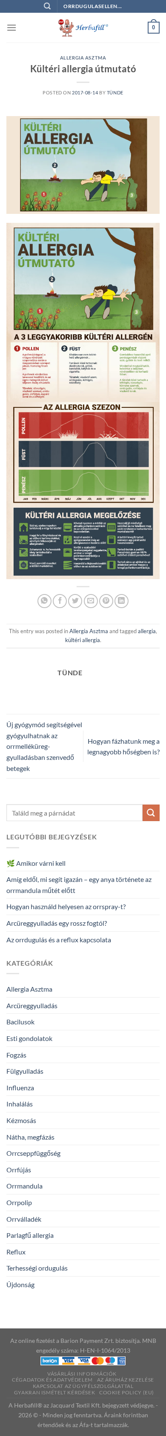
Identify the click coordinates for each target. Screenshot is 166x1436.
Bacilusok (20, 1022)
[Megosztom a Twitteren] (75, 601)
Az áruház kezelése (125, 1379)
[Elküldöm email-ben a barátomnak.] (91, 601)
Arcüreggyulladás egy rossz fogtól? (56, 923)
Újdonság (20, 1284)
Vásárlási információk (82, 1374)
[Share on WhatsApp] (44, 601)
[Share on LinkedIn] (121, 601)
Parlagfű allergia (30, 1235)
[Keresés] (47, 6)
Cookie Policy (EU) (126, 1392)
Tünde (115, 92)
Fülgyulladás (24, 1071)
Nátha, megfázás (30, 1137)
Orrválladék (23, 1219)
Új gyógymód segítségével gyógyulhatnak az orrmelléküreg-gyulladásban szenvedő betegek (44, 746)
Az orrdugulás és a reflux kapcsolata (58, 940)
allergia (147, 631)
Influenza (20, 1087)
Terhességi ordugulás (37, 1268)
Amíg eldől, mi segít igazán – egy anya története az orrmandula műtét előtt (79, 884)
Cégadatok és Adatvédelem (52, 1379)
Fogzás (16, 1055)
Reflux (16, 1252)
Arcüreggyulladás (31, 1005)
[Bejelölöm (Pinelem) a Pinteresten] (106, 601)
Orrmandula (24, 1186)
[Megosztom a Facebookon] (60, 601)
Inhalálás (19, 1104)
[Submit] (151, 813)
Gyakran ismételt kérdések (54, 1392)
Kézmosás (21, 1120)
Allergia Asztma (83, 57)
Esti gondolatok (29, 1038)
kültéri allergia (82, 640)
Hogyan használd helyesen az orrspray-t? (66, 906)
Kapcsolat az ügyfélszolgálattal (83, 1386)
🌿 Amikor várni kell (36, 863)
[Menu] (11, 27)
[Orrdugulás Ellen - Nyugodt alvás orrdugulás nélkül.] (83, 27)
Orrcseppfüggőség (33, 1153)
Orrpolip (19, 1202)
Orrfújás (18, 1170)
